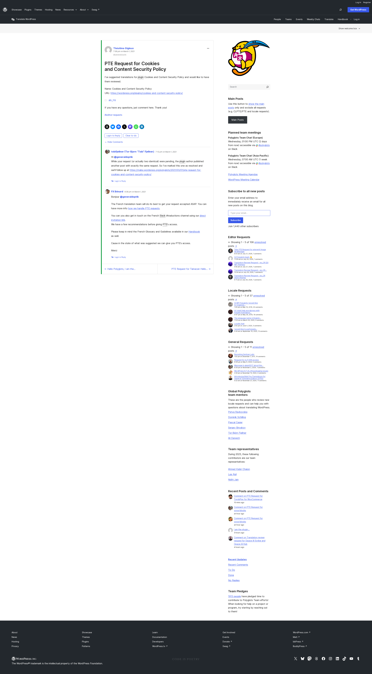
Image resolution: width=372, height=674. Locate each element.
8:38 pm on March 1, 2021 (135, 192)
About (14, 632)
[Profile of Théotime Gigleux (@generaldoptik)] (108, 50)
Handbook (194, 231)
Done (231, 575)
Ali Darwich (234, 438)
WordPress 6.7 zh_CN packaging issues (251, 371)
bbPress (298, 641)
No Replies (234, 580)
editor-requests (113, 114)
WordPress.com (302, 632)
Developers (158, 641)
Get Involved (229, 632)
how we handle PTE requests (144, 208)
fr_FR (112, 100)
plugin (141, 77)
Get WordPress (358, 9)
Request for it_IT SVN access (246, 360)
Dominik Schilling (237, 417)
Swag (226, 646)
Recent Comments (238, 564)
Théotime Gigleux (123, 48)
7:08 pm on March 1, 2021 (124, 51)
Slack (163, 215)
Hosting (15, 641)
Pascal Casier (235, 422)
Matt (296, 637)
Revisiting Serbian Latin (244, 354)
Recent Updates (237, 559)
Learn (155, 632)
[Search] (267, 87)
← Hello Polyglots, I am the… (119, 268)
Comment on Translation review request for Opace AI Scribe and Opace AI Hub (249, 540)
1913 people (234, 596)
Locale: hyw (239, 323)
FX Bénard (117, 191)
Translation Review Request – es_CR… (250, 270)
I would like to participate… (245, 329)
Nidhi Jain (233, 479)
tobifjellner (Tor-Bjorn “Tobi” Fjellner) (132, 151)
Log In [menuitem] (358, 2)
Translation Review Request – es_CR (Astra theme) (249, 277)
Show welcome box (348, 28)
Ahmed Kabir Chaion (239, 469)
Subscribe (235, 220)
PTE (165, 224)
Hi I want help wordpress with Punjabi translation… (247, 311)
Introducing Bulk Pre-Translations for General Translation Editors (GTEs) (249, 377)
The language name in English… (247, 318)
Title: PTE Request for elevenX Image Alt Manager (250, 250)
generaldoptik (123, 157)
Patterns (86, 646)
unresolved (260, 242)
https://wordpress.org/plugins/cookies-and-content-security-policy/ (147, 93)
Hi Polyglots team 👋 (243, 257)
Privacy (15, 646)
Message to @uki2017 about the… (248, 365)
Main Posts (237, 119)
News (14, 637)
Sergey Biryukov (237, 427)
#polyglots (264, 145)
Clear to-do (131, 135)
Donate (227, 641)
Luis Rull (232, 474)
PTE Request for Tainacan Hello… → (191, 268)
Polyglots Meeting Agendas (243, 174)
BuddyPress (300, 646)
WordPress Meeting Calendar (243, 179)
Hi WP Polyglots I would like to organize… (246, 304)
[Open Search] (341, 10)
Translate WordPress (26, 19)
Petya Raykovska (237, 411)
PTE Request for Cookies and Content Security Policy (135, 66)
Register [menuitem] (367, 2)
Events (226, 637)
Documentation (159, 637)
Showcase (87, 632)
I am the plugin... (242, 529)
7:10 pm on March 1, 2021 (166, 152)
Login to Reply (113, 135)
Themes (86, 637)
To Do (231, 569)
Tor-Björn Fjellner (237, 432)
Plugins (85, 641)
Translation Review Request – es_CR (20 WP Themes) (251, 263)
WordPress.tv (160, 646)
